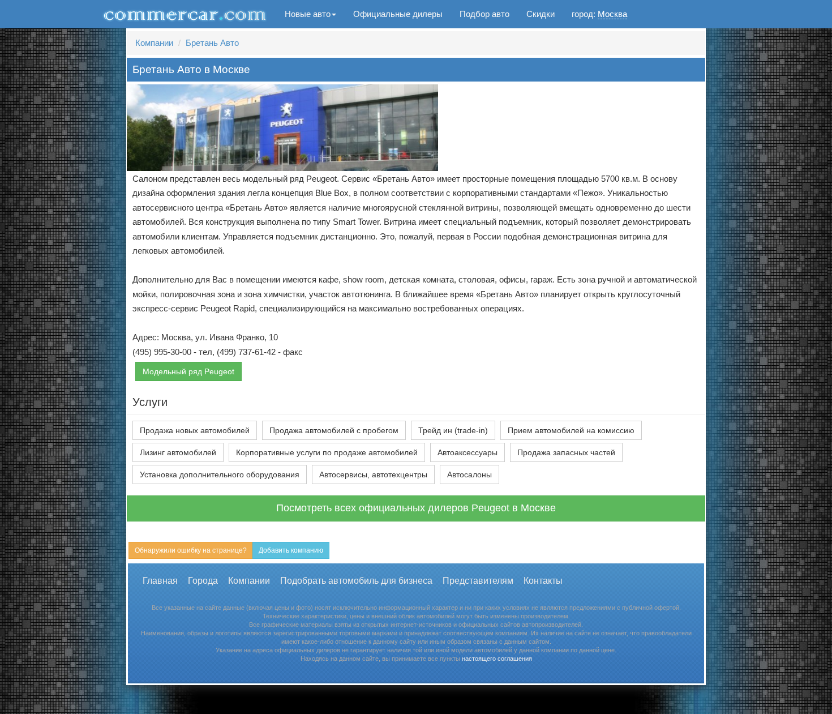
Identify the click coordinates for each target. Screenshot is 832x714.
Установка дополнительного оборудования (219, 474)
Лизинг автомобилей (178, 452)
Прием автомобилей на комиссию (571, 430)
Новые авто (308, 14)
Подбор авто (484, 14)
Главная (160, 580)
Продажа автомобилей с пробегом (333, 430)
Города (203, 580)
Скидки (540, 14)
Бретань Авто (212, 43)
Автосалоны (469, 474)
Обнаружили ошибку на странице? (191, 550)
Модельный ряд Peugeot (188, 371)
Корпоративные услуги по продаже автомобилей (327, 452)
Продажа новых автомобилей (195, 430)
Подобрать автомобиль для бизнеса (356, 580)
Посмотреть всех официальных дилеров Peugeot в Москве (416, 508)
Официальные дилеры (398, 14)
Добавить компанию (291, 550)
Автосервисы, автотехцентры (373, 474)
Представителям (478, 580)
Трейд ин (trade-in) (453, 430)
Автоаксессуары (468, 452)
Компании (154, 43)
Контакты (543, 580)
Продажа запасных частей (566, 452)
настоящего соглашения (497, 658)
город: (599, 14)
